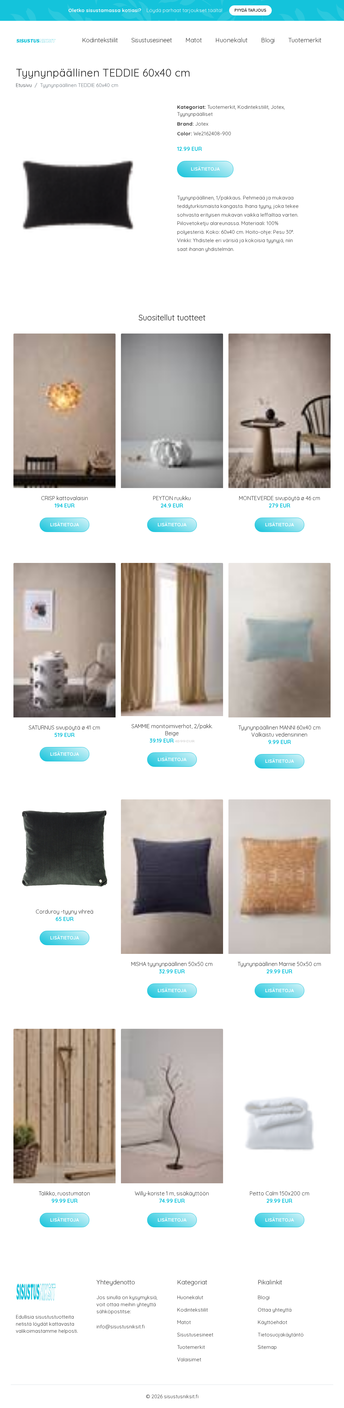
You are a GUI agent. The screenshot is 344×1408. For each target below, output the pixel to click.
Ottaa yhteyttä (275, 1310)
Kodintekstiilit (100, 40)
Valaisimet (189, 1359)
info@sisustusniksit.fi (120, 1326)
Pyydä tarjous (250, 10)
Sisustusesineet (151, 40)
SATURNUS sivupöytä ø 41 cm (64, 727)
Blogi (268, 40)
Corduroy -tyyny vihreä (64, 911)
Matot (193, 40)
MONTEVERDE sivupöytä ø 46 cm (279, 498)
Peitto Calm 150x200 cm (279, 1193)
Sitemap (267, 1347)
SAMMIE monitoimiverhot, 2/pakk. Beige (172, 730)
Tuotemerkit (304, 40)
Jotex (277, 107)
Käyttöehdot (272, 1322)
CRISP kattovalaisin (64, 498)
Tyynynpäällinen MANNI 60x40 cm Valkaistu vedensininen (279, 731)
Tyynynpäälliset (195, 114)
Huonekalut (231, 40)
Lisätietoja (205, 169)
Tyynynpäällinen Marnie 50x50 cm (279, 964)
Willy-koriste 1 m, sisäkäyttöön (172, 1193)
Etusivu (24, 85)
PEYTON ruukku (172, 498)
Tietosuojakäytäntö (281, 1334)
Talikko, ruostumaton (64, 1193)
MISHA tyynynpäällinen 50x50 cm (172, 964)
